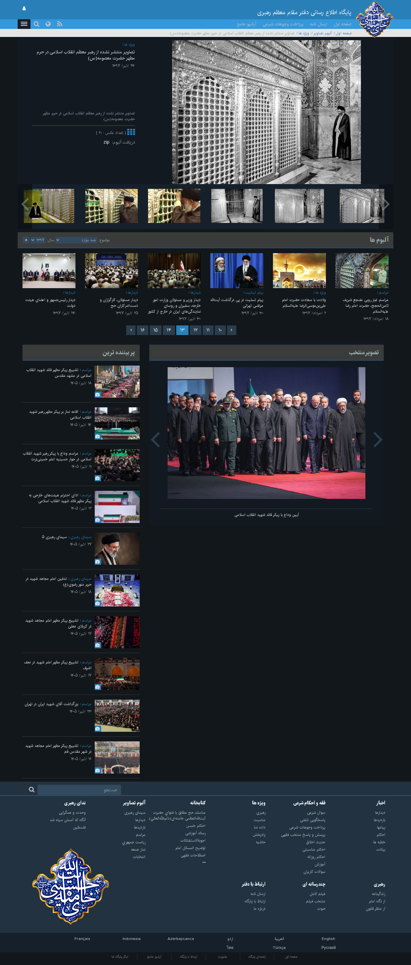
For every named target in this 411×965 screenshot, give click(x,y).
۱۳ (182, 330)
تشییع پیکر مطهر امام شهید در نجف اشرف (58, 665)
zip (107, 142)
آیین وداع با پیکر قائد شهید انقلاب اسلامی (266, 515)
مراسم (384, 292)
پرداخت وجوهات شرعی (283, 24)
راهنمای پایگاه (257, 956)
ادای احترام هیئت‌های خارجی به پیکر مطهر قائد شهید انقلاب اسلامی (60, 498)
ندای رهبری (75, 803)
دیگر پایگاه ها (119, 956)
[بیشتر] (131, 133)
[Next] (131, 330)
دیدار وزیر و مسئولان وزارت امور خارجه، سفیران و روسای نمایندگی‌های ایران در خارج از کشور (174, 305)
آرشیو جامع (246, 24)
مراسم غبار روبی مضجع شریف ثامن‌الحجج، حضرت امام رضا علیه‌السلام (366, 305)
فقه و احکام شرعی (309, 803)
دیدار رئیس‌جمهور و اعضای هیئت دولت (50, 303)
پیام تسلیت (254, 292)
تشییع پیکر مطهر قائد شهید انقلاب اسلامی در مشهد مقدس (59, 373)
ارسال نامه (318, 24)
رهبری (379, 884)
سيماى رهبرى (81, 537)
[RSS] (60, 24)
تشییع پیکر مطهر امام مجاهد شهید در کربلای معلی (58, 623)
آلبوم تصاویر (322, 33)
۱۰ (220, 330)
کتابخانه (198, 803)
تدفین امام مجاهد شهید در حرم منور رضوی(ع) (58, 582)
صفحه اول (343, 24)
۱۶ (142, 330)
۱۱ (208, 330)
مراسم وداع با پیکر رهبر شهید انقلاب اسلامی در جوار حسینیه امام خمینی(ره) (57, 456)
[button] (24, 24)
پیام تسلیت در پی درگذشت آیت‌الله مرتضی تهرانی (236, 303)
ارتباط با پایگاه (188, 956)
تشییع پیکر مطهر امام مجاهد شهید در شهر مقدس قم (58, 749)
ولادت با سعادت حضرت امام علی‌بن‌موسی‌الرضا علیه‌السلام (304, 303)
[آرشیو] (175, 863)
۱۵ (155, 330)
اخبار (380, 803)
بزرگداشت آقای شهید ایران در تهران (51, 704)
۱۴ (169, 330)
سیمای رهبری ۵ (54, 537)
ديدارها (195, 292)
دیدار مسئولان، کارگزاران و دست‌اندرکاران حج (119, 303)
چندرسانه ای (313, 884)
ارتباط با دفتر (253, 884)
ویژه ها (304, 33)
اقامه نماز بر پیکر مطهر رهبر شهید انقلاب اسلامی (60, 415)
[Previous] (231, 330)
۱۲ (195, 330)
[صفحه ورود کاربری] (24, 9)
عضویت (222, 956)
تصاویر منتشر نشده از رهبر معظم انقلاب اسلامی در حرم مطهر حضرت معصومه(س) (86, 55)
